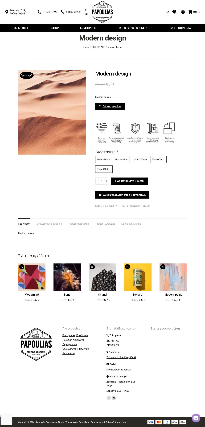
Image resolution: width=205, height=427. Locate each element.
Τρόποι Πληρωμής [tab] (105, 223)
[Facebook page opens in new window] (86, 10)
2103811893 (50, 11)
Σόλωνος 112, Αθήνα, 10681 (18, 12)
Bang (67, 294)
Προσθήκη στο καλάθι (129, 180)
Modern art (32, 294)
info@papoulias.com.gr (119, 369)
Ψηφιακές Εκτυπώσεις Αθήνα (50, 422)
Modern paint (173, 294)
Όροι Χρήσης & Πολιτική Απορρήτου (108, 422)
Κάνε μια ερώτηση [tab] (131, 223)
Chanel (102, 294)
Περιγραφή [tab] (24, 223)
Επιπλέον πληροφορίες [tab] (49, 223)
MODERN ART (113, 206)
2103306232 (73, 11)
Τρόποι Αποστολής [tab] (78, 223)
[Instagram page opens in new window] (86, 14)
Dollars (137, 294)
